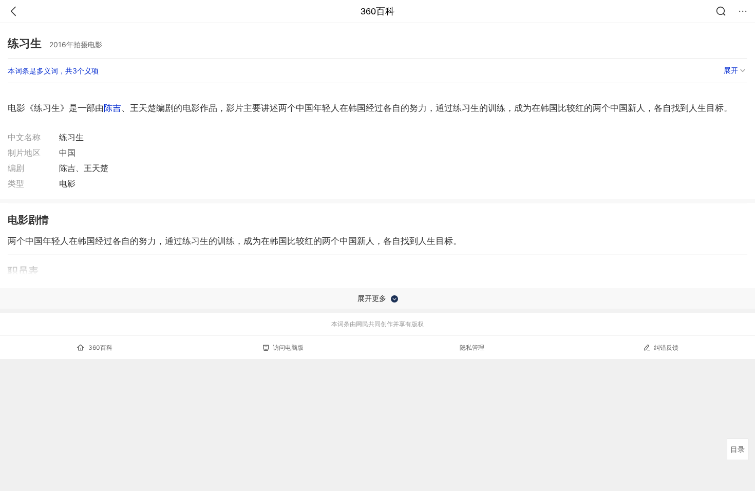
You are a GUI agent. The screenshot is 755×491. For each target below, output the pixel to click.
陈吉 (112, 108)
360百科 (377, 11)
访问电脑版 (288, 347)
